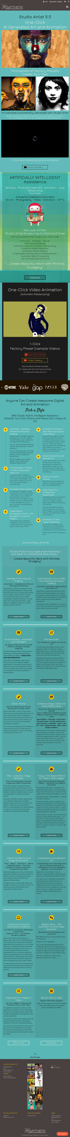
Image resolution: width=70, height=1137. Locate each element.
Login (46, 1)
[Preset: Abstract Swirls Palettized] (31, 1090)
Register (60, 1)
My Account (53, 1)
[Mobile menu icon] (67, 7)
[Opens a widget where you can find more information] (62, 1134)
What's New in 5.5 (8, 1117)
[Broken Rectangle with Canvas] (31, 1083)
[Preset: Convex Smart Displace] (31, 1075)
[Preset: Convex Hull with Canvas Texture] (31, 1098)
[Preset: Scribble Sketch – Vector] (39, 1075)
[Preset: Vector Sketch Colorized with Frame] (39, 1098)
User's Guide (7, 1072)
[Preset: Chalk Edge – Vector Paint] (39, 1083)
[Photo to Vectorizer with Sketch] (31, 1106)
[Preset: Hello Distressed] (39, 1067)
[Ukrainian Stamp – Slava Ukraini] (31, 1067)
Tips (4, 1068)
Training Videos (7, 1067)
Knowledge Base (8, 1070)
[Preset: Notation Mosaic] (39, 1106)
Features (6, 1115)
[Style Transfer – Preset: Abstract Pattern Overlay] (29, 94)
